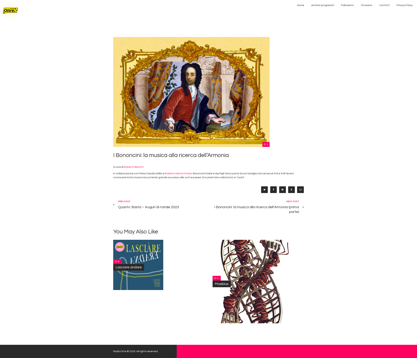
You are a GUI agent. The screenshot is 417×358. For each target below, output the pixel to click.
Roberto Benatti (134, 167)
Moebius (222, 284)
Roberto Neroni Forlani (178, 173)
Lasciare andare (128, 267)
